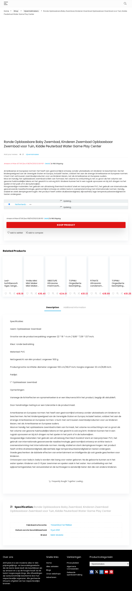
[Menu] (6, 3)
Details (47, 163)
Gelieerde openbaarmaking (74, 573)
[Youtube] (106, 572)
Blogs (48, 570)
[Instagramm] (101, 572)
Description (52, 307)
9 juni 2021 (55, 530)
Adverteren (51, 577)
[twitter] (96, 572)
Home (6, 11)
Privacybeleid (73, 563)
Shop (16, 11)
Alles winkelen (52, 566)
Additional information (74, 307)
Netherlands (20, 204)
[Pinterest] (111, 572)
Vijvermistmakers (31, 11)
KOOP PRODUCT (66, 224)
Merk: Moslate (57, 535)
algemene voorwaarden (73, 567)
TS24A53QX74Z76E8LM (61, 525)
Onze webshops (53, 573)
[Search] (125, 3)
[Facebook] (92, 572)
